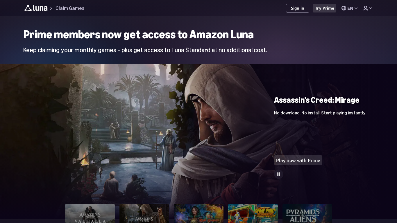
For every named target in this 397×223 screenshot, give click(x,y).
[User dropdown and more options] (367, 8)
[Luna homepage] (36, 9)
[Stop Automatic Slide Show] (278, 174)
